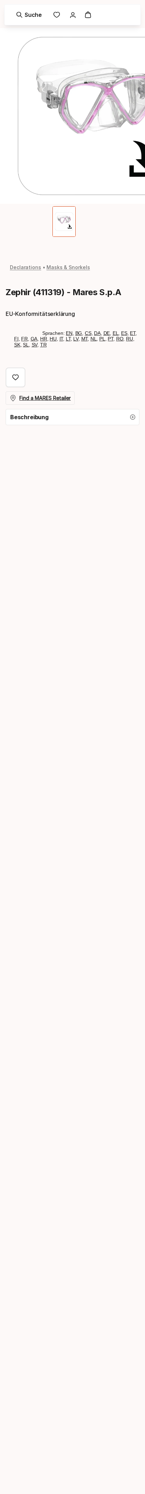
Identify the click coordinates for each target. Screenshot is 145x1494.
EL (116, 333)
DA (97, 333)
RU (129, 339)
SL (26, 344)
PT (110, 339)
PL (102, 339)
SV (35, 344)
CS (88, 333)
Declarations (25, 267)
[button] (72, 417)
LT (68, 339)
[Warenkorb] (88, 14)
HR (43, 339)
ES (124, 333)
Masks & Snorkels (68, 267)
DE (106, 333)
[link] (56, 14)
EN (69, 333)
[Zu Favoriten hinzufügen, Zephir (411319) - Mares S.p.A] (15, 377)
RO (120, 339)
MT (84, 339)
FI (16, 339)
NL (93, 339)
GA (34, 339)
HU (53, 339)
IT (61, 339)
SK (17, 344)
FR (24, 339)
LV (75, 339)
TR (43, 344)
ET (132, 333)
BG (78, 333)
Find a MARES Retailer (45, 398)
